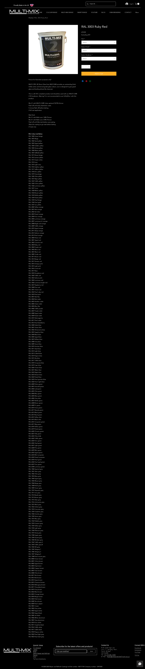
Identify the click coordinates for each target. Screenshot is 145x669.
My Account (37, 648)
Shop (34, 651)
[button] (137, 4)
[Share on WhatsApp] (90, 81)
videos (35, 650)
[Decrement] (83, 66)
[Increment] (89, 66)
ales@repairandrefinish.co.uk (119, 656)
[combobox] (98, 42)
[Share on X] (94, 81)
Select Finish (85, 47)
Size (83, 39)
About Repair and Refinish (41, 653)
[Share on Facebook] (82, 81)
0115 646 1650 (110, 655)
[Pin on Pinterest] (86, 81)
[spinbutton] (86, 66)
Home (31, 18)
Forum (35, 655)
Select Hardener (87, 55)
